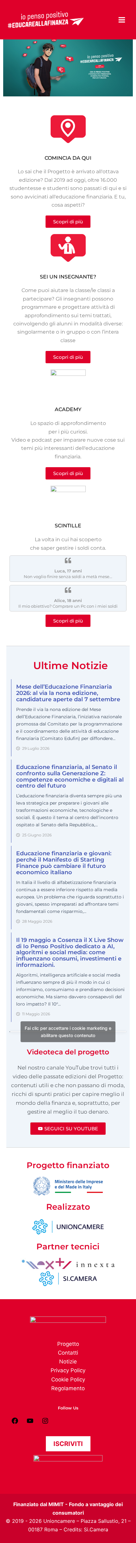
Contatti (68, 1353)
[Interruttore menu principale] (122, 20)
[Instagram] (45, 1423)
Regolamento (68, 1388)
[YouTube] (30, 1423)
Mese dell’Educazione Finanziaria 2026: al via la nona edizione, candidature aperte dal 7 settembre (68, 693)
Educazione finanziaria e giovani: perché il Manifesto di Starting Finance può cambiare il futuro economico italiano (63, 862)
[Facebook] (15, 1423)
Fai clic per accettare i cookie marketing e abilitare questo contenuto (68, 1031)
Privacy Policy (68, 1370)
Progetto (68, 1344)
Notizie (68, 1361)
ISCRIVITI (68, 1444)
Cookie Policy (68, 1379)
